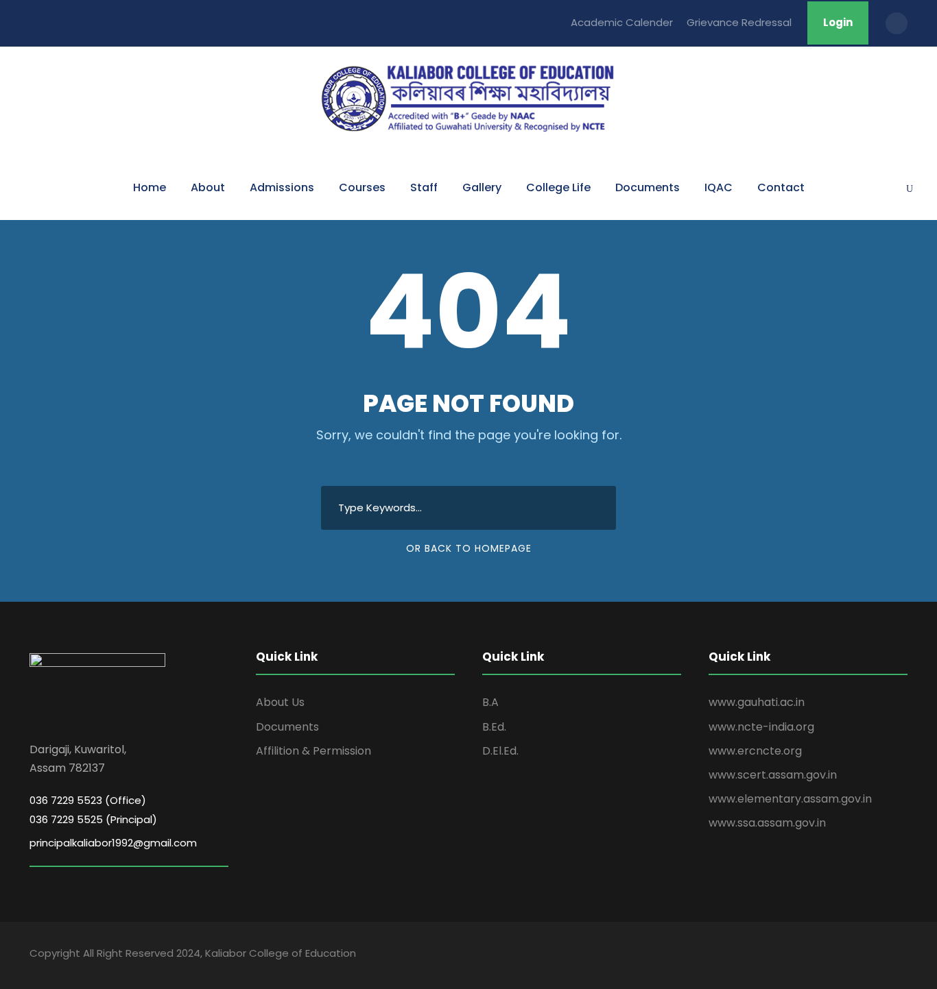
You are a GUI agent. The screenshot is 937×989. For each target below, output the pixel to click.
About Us (280, 702)
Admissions (282, 187)
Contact (781, 187)
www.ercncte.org (755, 751)
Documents (647, 187)
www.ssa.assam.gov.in (767, 823)
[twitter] (878, 955)
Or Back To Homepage (469, 548)
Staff (424, 187)
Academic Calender (622, 22)
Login (838, 22)
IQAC (718, 187)
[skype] (854, 955)
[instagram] (902, 955)
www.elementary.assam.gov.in (790, 799)
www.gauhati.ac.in (757, 702)
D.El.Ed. (500, 751)
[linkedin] (830, 955)
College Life (558, 187)
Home (149, 187)
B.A (490, 702)
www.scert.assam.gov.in (773, 775)
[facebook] (806, 955)
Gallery (481, 187)
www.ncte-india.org (761, 727)
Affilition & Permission (313, 751)
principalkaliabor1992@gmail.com (113, 842)
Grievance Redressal (739, 22)
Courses (362, 187)
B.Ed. (494, 727)
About (208, 187)
